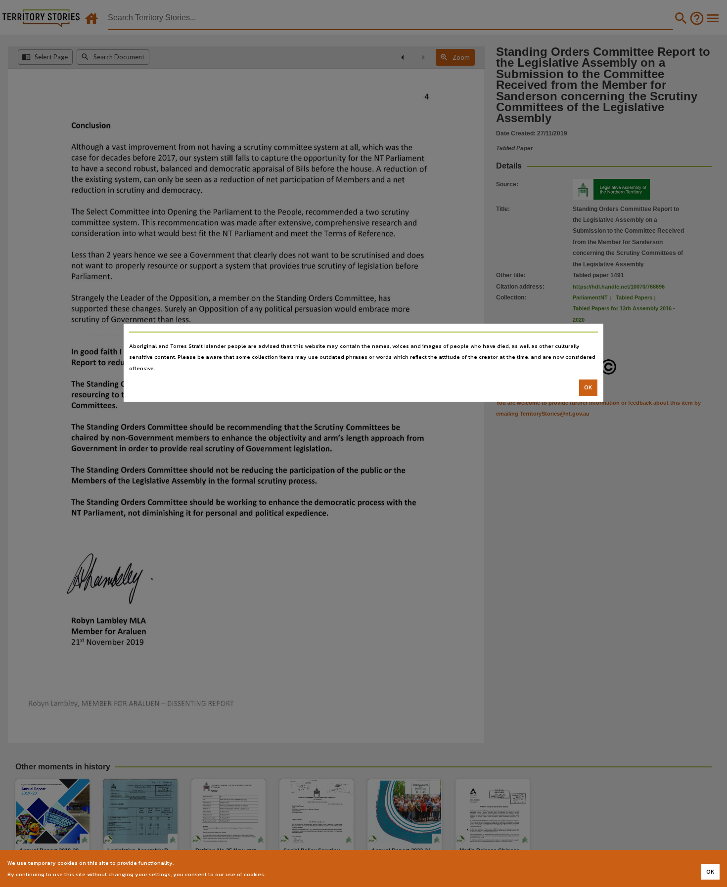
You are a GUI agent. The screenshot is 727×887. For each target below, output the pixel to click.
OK (588, 387)
